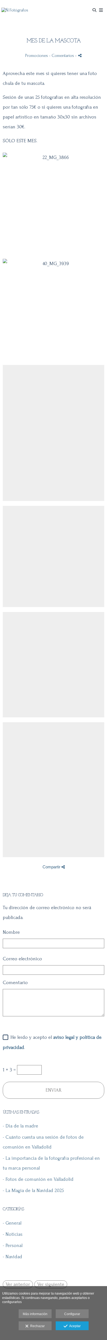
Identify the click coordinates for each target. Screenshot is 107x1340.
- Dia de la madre (20, 1126)
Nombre (11, 932)
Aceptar (74, 1326)
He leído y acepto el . (52, 1042)
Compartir (52, 867)
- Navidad (12, 1256)
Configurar (72, 1314)
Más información (35, 1314)
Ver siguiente (50, 1284)
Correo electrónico (22, 958)
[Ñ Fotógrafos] (14, 10)
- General (12, 1223)
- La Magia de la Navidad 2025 (33, 1190)
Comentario (15, 982)
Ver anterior (18, 1284)
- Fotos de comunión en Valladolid (38, 1179)
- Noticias (12, 1234)
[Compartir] (80, 55)
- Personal (12, 1245)
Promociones (36, 55)
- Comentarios (62, 55)
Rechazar (37, 1326)
